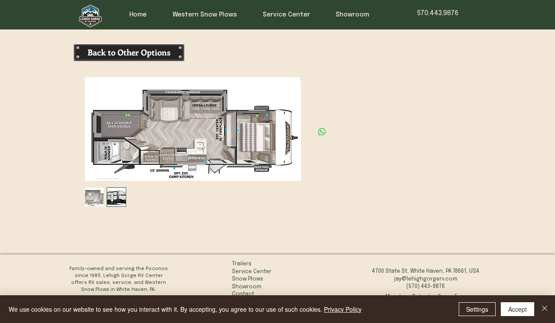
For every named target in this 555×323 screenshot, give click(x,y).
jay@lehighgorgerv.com (425, 279)
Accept (517, 309)
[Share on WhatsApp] (322, 132)
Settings (477, 309)
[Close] (544, 309)
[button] (292, 14)
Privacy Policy (343, 309)
